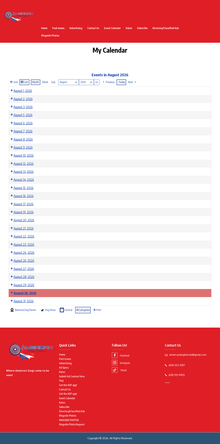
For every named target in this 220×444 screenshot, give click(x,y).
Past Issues (58, 28)
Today (122, 82)
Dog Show (50, 310)
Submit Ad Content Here (72, 376)
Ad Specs (64, 367)
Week (45, 82)
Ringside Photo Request (72, 424)
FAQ (61, 380)
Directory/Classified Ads (166, 28)
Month (35, 82)
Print (97, 310)
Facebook (124, 355)
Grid (14, 82)
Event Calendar (112, 28)
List (24, 82)
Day (53, 82)
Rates (129, 28)
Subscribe (142, 28)
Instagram (125, 363)
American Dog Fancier (25, 310)
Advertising (75, 28)
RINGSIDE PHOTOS (69, 420)
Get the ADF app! (68, 385)
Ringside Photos (50, 35)
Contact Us (93, 28)
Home (44, 28)
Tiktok (123, 370)
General (68, 310)
